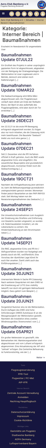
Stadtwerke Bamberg (23, 435)
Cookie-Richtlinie (23, 420)
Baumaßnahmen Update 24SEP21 (17, 207)
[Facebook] (11, 13)
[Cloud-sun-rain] (30, 13)
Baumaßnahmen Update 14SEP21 (16, 240)
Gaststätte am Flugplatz (23, 431)
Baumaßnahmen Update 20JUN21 (17, 298)
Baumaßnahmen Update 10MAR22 (17, 87)
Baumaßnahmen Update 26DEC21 (17, 118)
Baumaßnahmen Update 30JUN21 (17, 271)
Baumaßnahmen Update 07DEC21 (17, 146)
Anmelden (23, 397)
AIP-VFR (23, 382)
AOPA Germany (23, 439)
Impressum (23, 416)
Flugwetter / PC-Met (23, 378)
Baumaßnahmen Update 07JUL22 (17, 57)
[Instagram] (17, 13)
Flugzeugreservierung (23, 370)
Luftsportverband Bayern (23, 443)
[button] (3, 13)
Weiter (40, 357)
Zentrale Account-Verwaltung (23, 393)
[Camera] (24, 13)
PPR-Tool (23, 374)
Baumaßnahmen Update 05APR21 (17, 329)
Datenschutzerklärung (23, 412)
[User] (42, 13)
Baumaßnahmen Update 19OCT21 (17, 176)
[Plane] (36, 13)
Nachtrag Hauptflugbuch (23, 401)
